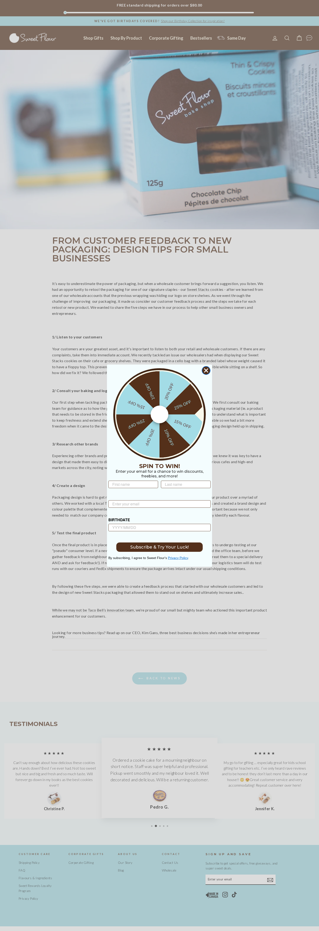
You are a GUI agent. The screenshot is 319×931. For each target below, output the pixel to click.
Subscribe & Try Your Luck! (159, 547)
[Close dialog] (206, 370)
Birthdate (119, 519)
